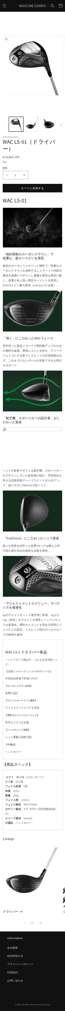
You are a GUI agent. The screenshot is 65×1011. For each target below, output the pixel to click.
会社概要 (12, 947)
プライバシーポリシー (20, 964)
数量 (5, 168)
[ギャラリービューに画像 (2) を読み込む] (32, 124)
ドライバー (11, 912)
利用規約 (12, 972)
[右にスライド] (61, 125)
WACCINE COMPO (27, 1005)
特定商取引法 (15, 956)
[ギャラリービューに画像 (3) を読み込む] (49, 124)
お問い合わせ (15, 980)
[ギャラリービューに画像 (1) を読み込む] (16, 124)
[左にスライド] (4, 125)
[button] (4, 6)
